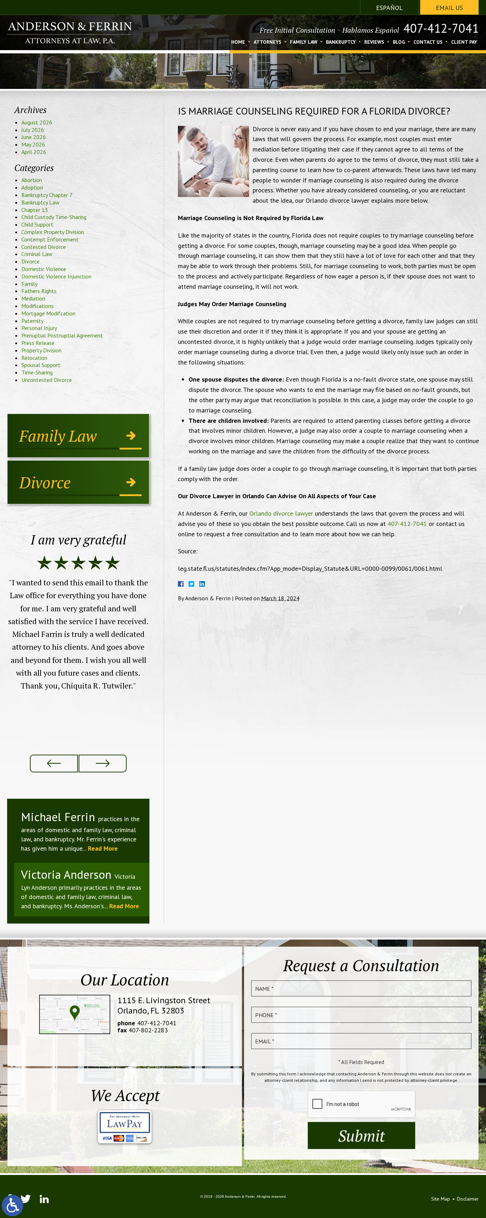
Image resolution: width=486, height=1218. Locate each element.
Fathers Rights (39, 290)
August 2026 (36, 122)
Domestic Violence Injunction (56, 276)
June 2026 (33, 136)
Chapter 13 (34, 209)
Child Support (37, 224)
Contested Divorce (43, 246)
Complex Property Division (52, 231)
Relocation (34, 357)
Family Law (303, 42)
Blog (399, 42)
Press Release (37, 342)
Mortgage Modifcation (48, 313)
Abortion (31, 180)
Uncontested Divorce (46, 379)
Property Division (41, 350)
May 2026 (33, 144)
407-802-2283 (148, 1030)
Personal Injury (39, 327)
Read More (103, 848)
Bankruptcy (341, 42)
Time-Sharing (37, 372)
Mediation (33, 298)
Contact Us (428, 42)
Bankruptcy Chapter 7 (47, 194)
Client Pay (464, 42)
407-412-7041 (441, 28)
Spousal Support (40, 364)
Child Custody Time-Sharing (53, 216)
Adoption (32, 187)
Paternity (32, 320)
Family (29, 283)
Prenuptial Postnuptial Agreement (62, 335)
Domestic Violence (43, 268)
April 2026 (33, 151)
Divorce (30, 261)
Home (238, 42)
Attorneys (267, 42)
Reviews (374, 42)
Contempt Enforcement (50, 239)
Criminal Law (36, 253)
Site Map (440, 1199)
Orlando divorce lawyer (281, 513)
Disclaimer (468, 1199)
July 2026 (32, 129)
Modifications (37, 305)
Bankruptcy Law (40, 202)
